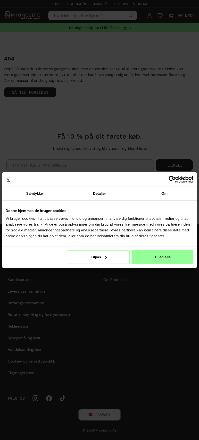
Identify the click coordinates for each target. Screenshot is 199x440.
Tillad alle (162, 257)
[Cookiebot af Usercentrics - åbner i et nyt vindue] (172, 179)
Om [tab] (164, 193)
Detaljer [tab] (99, 193)
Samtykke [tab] (34, 193)
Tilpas (96, 257)
